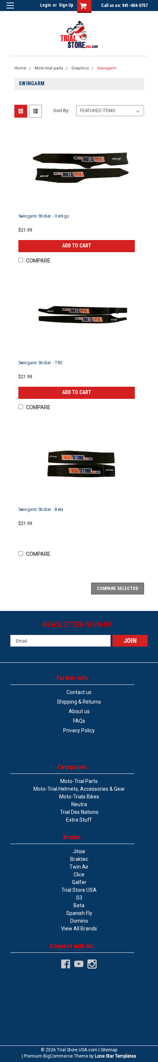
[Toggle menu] (10, 10)
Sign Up (66, 5)
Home (20, 68)
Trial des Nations (79, 812)
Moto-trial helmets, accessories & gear (79, 789)
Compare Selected (117, 588)
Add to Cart (76, 245)
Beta (79, 905)
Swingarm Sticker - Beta (41, 509)
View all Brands (79, 929)
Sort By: (61, 110)
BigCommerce (58, 1056)
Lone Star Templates (115, 1056)
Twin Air (79, 867)
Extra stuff (79, 820)
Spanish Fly (79, 913)
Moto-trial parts (49, 68)
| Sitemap (107, 1049)
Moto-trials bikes (79, 797)
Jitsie (79, 851)
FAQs (79, 721)
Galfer (79, 882)
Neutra (79, 804)
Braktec (79, 859)
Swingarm (106, 68)
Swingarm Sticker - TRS (40, 362)
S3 (79, 898)
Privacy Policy (79, 730)
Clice (79, 874)
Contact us (79, 692)
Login (45, 5)
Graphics (80, 68)
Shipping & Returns (79, 702)
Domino (79, 921)
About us (79, 711)
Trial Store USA (79, 890)
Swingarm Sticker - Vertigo (43, 216)
